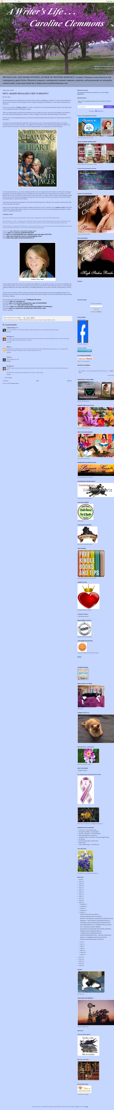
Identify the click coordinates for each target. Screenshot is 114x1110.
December (82, 904)
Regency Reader (82, 842)
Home (37, 380)
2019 (80, 894)
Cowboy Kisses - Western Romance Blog (87, 830)
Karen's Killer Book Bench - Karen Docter (88, 835)
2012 (80, 961)
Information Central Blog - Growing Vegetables (89, 831)
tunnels (53, 319)
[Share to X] (30, 318)
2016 (80, 900)
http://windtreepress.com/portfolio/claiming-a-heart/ (23, 231)
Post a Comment (8, 377)
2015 (80, 902)
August (82, 912)
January (82, 954)
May (81, 946)
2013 (80, 959)
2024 (80, 883)
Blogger (86, 1106)
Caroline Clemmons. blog (12, 319)
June (81, 944)
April (81, 948)
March (81, 950)
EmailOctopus (100, 111)
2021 (80, 890)
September (82, 910)
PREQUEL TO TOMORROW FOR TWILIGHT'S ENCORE (93, 937)
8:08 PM (8, 361)
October (82, 908)
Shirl (8, 347)
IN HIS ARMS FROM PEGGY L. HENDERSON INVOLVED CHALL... (96, 924)
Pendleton (49, 319)
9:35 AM (9, 331)
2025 (80, 881)
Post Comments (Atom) (13, 383)
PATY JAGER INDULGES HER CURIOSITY (90, 927)
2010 (80, 965)
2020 (80, 892)
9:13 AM (9, 352)
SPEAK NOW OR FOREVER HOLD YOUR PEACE (92, 939)
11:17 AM (9, 342)
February (82, 952)
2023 (80, 885)
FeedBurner (99, 311)
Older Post (69, 380)
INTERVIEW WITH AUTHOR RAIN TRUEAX (90, 931)
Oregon (40, 319)
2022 (80, 887)
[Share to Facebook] (32, 318)
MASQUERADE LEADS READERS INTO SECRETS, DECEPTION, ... (96, 929)
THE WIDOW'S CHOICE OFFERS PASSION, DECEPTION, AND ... (95, 922)
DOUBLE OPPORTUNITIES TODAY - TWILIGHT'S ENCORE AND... (96, 935)
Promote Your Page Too (82, 344)
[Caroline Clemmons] (82, 342)
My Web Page (82, 839)
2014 (80, 957)
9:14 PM (8, 374)
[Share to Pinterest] (34, 318)
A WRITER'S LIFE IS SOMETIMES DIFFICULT (91, 933)
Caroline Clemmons (11, 327)
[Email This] (27, 318)
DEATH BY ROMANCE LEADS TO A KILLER (91, 916)
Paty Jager (45, 319)
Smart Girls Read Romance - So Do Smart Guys (89, 844)
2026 (80, 879)
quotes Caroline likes (83, 368)
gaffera (77, 1106)
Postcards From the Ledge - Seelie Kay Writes (88, 841)
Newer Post (5, 380)
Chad (8, 357)
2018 (80, 896)
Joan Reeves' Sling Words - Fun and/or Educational (89, 833)
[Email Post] (24, 317)
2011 (80, 963)
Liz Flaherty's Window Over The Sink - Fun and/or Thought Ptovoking (94, 837)
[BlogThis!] (29, 318)
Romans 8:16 (80, 94)
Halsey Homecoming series (32, 319)
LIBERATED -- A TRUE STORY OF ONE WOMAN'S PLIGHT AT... (95, 920)
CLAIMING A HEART (22, 319)
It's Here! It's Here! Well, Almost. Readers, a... (90, 914)
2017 (80, 898)
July (81, 942)
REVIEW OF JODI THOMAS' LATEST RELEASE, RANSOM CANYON (96, 918)
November (82, 906)
